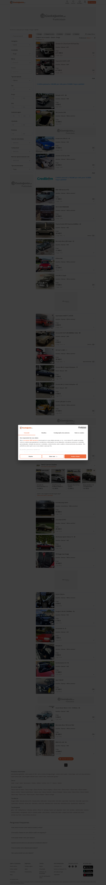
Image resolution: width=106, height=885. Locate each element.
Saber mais (52, 456)
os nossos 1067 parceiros (30, 440)
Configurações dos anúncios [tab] (62, 432)
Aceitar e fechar (75, 456)
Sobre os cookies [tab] (79, 432)
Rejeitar (31, 456)
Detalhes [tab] (44, 432)
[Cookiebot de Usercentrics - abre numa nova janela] (79, 428)
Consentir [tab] (26, 432)
